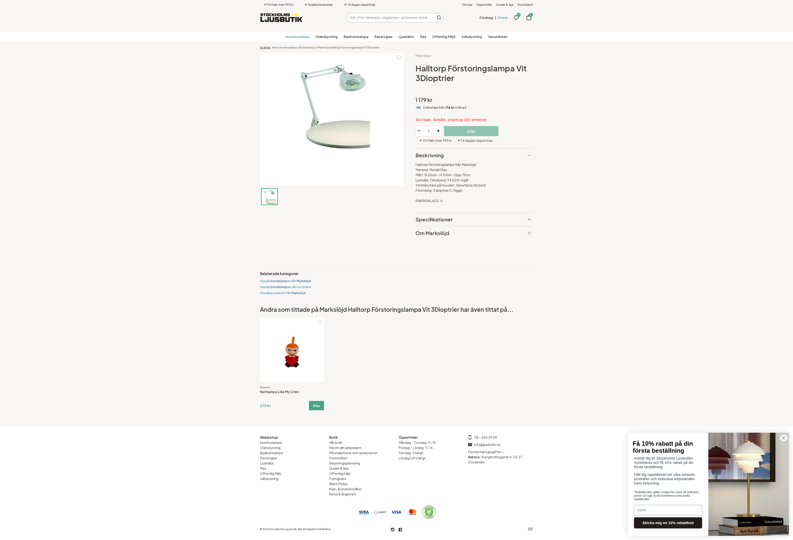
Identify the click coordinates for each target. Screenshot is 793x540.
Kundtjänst (525, 4)
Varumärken (498, 36)
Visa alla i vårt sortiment (285, 287)
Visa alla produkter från (283, 293)
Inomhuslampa (297, 36)
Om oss (467, 4)
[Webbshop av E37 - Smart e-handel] (530, 529)
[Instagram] (392, 530)
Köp (316, 405)
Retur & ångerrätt (342, 494)
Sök (439, 17)
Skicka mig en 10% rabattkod (668, 523)
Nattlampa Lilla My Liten (279, 392)
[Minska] (418, 131)
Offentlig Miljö (444, 36)
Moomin (265, 387)
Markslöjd (423, 55)
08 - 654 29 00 (485, 437)
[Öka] (438, 131)
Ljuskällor (406, 36)
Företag (486, 17)
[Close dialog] (783, 438)
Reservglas (383, 36)
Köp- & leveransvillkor (345, 489)
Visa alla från (285, 281)
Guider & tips (505, 4)
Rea (423, 36)
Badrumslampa (356, 36)
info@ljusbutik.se (487, 444)
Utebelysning (327, 36)
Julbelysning (472, 36)
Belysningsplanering (344, 463)
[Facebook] (400, 530)
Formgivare (337, 478)
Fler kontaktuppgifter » (485, 452)
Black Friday (338, 484)
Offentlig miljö (339, 473)
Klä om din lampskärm (345, 447)
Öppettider (484, 4)
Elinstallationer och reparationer (353, 453)
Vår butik (335, 442)
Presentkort (338, 458)
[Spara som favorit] (398, 57)
